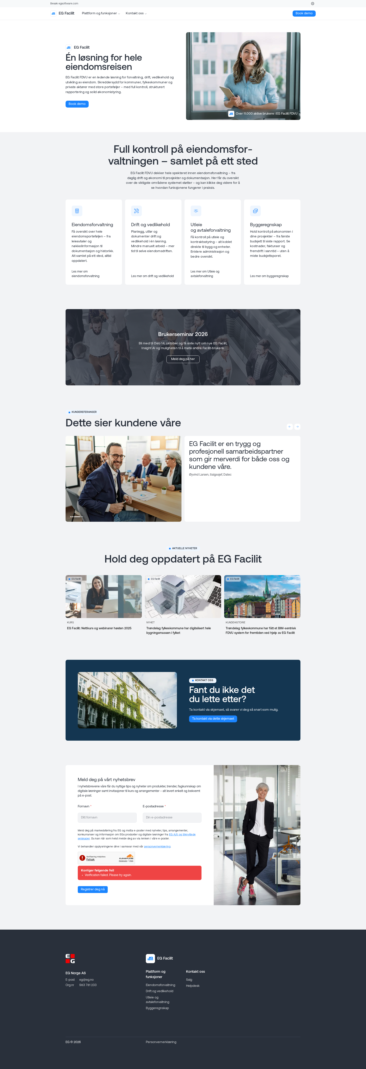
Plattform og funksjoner (99, 13)
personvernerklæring (157, 846)
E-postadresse (154, 806)
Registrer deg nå (93, 889)
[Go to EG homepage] (70, 958)
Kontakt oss (135, 13)
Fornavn (85, 806)
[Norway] (313, 4)
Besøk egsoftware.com (64, 3)
